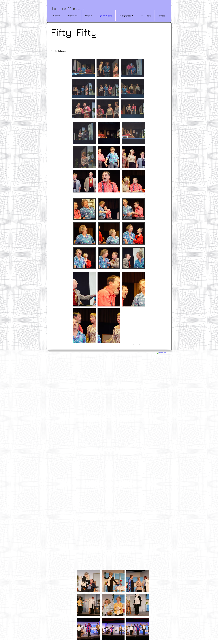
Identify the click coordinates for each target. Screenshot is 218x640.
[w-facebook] (162, 357)
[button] (83, 68)
